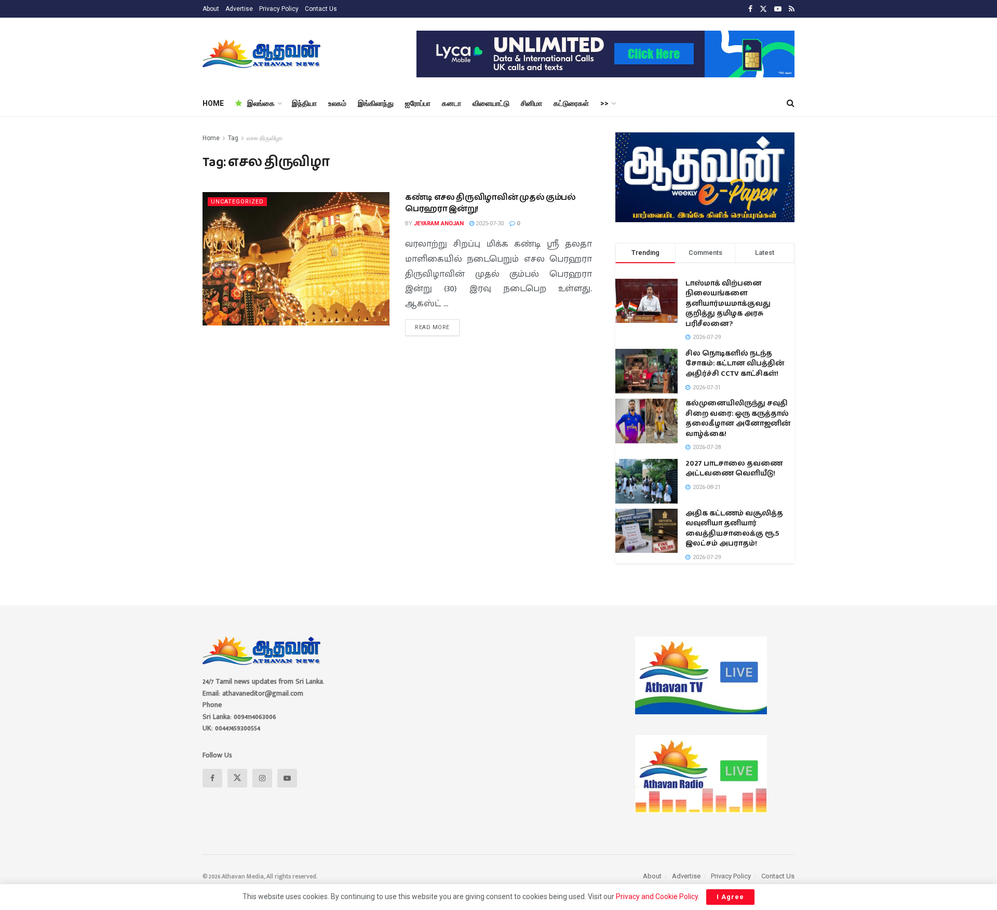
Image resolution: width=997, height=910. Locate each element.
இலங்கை (261, 103)
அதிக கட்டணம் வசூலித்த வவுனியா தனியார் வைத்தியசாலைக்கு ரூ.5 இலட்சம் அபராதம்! (734, 529)
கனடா (451, 103)
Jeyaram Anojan (439, 223)
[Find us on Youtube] (778, 9)
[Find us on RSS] (791, 9)
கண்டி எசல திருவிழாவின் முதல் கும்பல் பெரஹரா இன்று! (490, 203)
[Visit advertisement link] (605, 54)
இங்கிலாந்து (376, 103)
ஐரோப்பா (417, 103)
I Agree (730, 897)
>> (604, 103)
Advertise (239, 8)
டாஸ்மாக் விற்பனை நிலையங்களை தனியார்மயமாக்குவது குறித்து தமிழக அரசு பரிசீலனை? (728, 304)
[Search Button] (790, 103)
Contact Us (321, 8)
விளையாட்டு (491, 103)
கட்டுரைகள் (571, 103)
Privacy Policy (279, 8)
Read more (437, 325)
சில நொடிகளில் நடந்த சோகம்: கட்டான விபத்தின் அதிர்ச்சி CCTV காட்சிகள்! (735, 363)
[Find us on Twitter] (763, 9)
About (211, 8)
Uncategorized (237, 201)
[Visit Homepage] (262, 54)
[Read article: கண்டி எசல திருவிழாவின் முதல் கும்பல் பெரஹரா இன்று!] (296, 258)
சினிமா (531, 103)
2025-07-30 (489, 223)
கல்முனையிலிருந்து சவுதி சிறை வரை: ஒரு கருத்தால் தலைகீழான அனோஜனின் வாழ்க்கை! (738, 419)
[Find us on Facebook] (750, 9)
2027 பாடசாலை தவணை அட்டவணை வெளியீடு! (734, 469)
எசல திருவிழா (264, 138)
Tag (233, 138)
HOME (213, 103)
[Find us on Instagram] (262, 778)
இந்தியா (304, 103)
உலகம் (337, 103)
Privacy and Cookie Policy (657, 896)
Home (211, 138)
